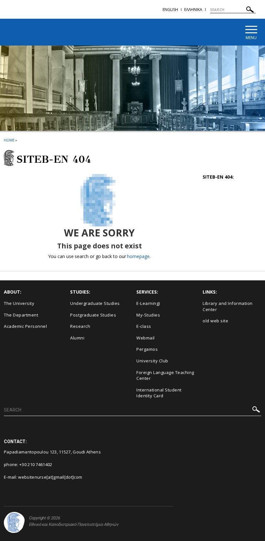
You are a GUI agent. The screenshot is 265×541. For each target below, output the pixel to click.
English (170, 9)
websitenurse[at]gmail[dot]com (50, 477)
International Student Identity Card (159, 393)
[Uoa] (14, 522)
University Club (152, 361)
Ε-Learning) (148, 303)
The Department (21, 315)
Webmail (145, 338)
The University (19, 303)
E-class (143, 326)
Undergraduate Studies (95, 303)
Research (80, 326)
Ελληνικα (193, 9)
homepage (138, 256)
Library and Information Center (228, 306)
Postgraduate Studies (93, 315)
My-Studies (148, 315)
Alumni (77, 338)
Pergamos (147, 349)
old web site (215, 321)
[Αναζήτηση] (250, 10)
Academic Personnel (25, 326)
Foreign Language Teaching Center (165, 375)
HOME (9, 140)
